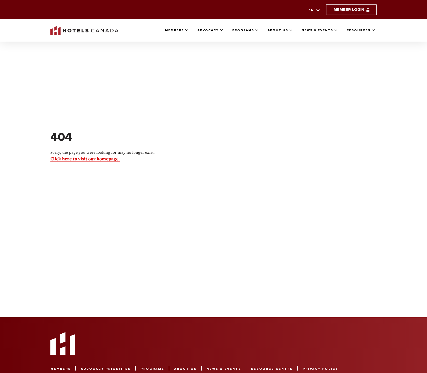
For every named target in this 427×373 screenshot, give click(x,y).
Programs (243, 30)
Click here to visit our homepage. (85, 158)
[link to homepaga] (84, 30)
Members (174, 30)
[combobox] (313, 10)
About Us (278, 30)
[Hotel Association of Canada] (62, 343)
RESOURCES (358, 30)
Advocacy (208, 30)
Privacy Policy (320, 369)
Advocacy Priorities (106, 369)
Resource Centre (272, 369)
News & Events (317, 30)
